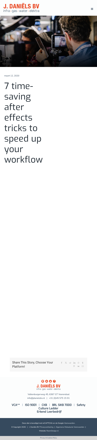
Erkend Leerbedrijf (49, 412)
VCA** (16, 405)
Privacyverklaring (46, 427)
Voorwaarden (69, 423)
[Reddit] (70, 363)
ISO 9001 (31, 405)
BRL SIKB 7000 (62, 405)
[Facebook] (62, 363)
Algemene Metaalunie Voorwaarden (70, 427)
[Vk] (78, 366)
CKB (44, 405)
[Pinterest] (74, 366)
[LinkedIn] (74, 363)
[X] (66, 363)
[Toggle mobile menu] (92, 9)
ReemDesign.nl (52, 431)
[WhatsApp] (79, 363)
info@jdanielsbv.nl (36, 398)
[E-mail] (83, 366)
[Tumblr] (83, 363)
